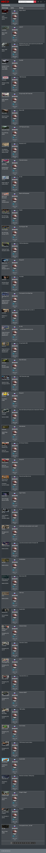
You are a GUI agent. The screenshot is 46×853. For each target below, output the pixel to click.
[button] (38, 1)
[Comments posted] (16, 21)
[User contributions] (13, 21)
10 (30, 843)
